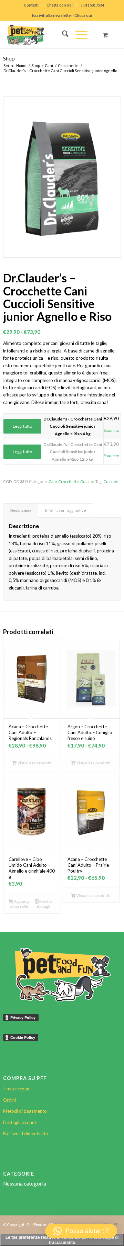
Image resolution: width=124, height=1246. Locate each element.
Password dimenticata (25, 1133)
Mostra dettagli (44, 904)
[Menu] (78, 34)
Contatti (31, 5)
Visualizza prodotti (34, 763)
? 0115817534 (92, 5)
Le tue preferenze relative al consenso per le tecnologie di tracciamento (62, 1240)
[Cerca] (62, 34)
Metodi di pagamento (25, 1111)
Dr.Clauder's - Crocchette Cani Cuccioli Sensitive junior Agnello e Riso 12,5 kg (72, 452)
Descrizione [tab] (20, 510)
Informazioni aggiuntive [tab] (65, 510)
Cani (53, 481)
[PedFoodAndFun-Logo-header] (50, 34)
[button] (81, 1231)
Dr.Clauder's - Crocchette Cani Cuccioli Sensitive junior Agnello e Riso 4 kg (72, 426)
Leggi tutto (22, 426)
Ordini (9, 1100)
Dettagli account (19, 1122)
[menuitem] (31, 5)
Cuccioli (87, 481)
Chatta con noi (59, 5)
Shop (9, 58)
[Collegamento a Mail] (116, 1224)
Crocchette (68, 481)
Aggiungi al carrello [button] (20, 904)
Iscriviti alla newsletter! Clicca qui (62, 15)
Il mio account (17, 1088)
